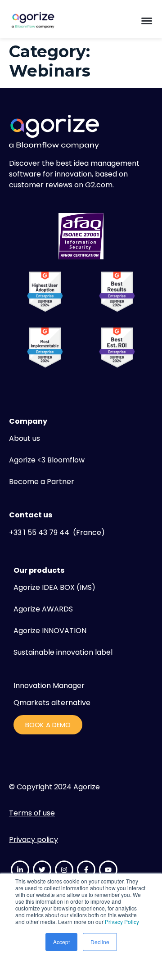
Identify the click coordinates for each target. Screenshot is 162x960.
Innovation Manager (49, 685)
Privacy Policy (122, 921)
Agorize (86, 787)
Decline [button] (99, 942)
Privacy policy (33, 839)
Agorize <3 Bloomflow (47, 460)
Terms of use (32, 813)
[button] (147, 20)
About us (24, 438)
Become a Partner (41, 481)
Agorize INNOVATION (50, 630)
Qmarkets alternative (52, 702)
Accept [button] (61, 942)
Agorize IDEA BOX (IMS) (54, 587)
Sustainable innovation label (63, 652)
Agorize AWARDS (43, 609)
